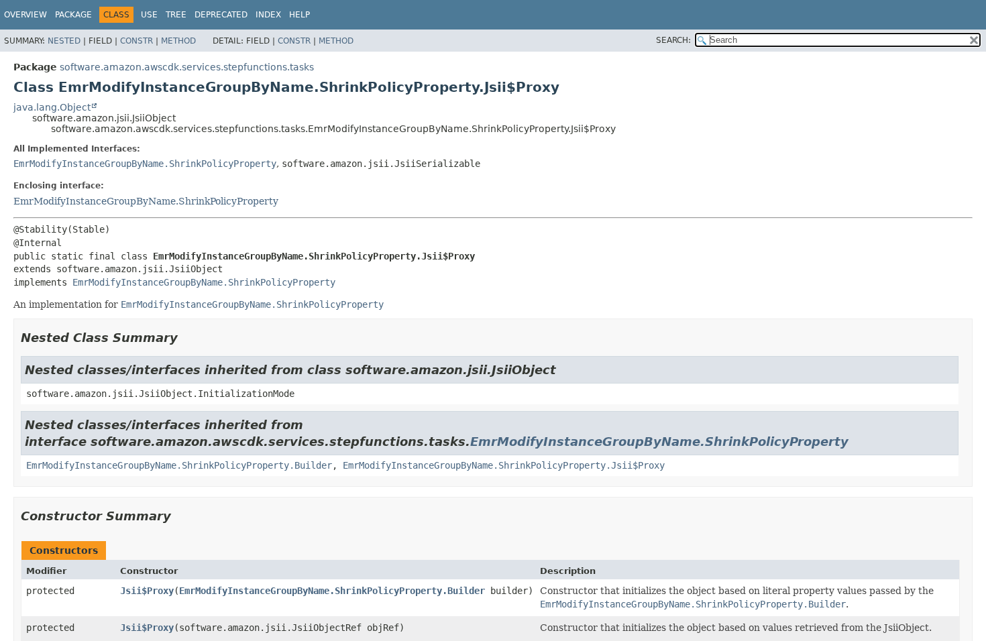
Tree (176, 14)
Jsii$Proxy (147, 590)
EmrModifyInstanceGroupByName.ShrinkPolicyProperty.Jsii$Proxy (504, 465)
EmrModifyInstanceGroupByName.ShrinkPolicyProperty (144, 163)
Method (178, 41)
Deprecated (221, 14)
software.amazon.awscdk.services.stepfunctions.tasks (187, 67)
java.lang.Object (52, 107)
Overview (25, 14)
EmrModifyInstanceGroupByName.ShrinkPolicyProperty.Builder (179, 465)
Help (299, 14)
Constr (136, 41)
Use (149, 14)
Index (268, 14)
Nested (64, 41)
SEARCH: (673, 40)
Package (73, 14)
